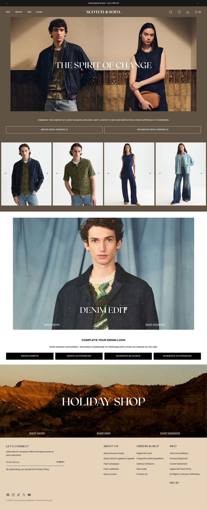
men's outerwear (79, 356)
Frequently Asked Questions (150, 458)
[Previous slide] (5, 174)
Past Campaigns (111, 463)
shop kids (103, 433)
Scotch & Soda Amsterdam (24, 500)
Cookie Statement (178, 463)
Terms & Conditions (179, 453)
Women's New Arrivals (152, 130)
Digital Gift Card (144, 453)
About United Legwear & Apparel (119, 458)
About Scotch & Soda (114, 453)
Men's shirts (29, 356)
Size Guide (142, 469)
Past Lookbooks (111, 469)
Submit (61, 462)
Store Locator (110, 474)
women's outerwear (177, 356)
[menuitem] (8, 12)
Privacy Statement (179, 458)
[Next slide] (47, 174)
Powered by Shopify (44, 500)
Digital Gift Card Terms (180, 469)
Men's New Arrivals (54, 130)
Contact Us (142, 474)
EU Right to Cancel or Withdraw (185, 474)
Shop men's (52, 325)
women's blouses (128, 356)
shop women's (155, 325)
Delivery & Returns (145, 463)
